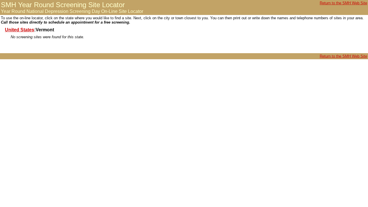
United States (19, 29)
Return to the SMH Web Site (343, 3)
